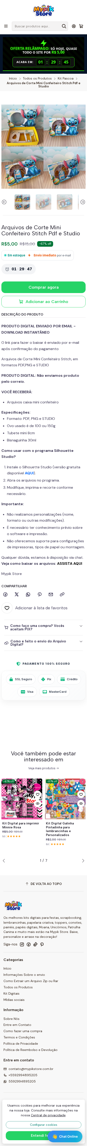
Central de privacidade (48, 1115)
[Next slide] (82, 202)
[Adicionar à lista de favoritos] (37, 794)
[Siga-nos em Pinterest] (42, 944)
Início (13, 78)
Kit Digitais (11, 993)
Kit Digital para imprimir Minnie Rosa (20, 825)
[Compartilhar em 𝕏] (17, 595)
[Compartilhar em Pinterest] (39, 595)
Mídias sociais (14, 1000)
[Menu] (6, 26)
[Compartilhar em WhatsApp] (28, 595)
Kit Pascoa (66, 78)
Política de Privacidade (20, 1043)
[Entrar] (74, 26)
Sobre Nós (11, 1019)
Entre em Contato (17, 1025)
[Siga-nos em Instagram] (21, 944)
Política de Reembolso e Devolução (30, 1050)
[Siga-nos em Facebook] (28, 944)
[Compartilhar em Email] (51, 595)
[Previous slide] (4, 202)
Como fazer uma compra (22, 1031)
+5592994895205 (23, 1075)
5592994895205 (22, 1081)
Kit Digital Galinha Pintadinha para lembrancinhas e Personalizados (60, 829)
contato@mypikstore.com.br (31, 1069)
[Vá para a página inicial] (43, 10)
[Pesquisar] (64, 26)
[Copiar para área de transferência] (62, 595)
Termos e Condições (19, 1037)
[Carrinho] (81, 26)
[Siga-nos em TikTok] (35, 944)
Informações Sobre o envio (24, 975)
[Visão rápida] (37, 803)
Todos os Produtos (37, 78)
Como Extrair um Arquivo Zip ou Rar (30, 981)
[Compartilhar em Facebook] (5, 595)
